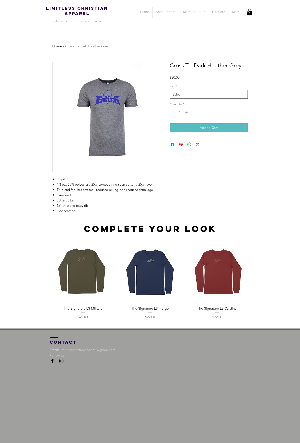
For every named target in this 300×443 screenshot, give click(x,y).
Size (173, 86)
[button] (249, 12)
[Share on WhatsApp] (189, 144)
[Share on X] (197, 144)
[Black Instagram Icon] (61, 361)
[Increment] (186, 112)
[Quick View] (82, 271)
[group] (150, 279)
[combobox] (209, 94)
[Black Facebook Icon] (52, 361)
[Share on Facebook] (172, 144)
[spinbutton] (180, 112)
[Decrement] (173, 112)
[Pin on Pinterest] (181, 144)
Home (57, 46)
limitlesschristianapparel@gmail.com (88, 350)
